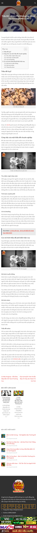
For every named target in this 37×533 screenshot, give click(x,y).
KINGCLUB (16, 359)
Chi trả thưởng (10, 59)
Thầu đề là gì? (7, 51)
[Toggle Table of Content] (25, 49)
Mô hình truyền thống (12, 63)
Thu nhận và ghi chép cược (13, 55)
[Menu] (2, 3)
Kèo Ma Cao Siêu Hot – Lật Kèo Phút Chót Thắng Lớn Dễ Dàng (21, 442)
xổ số (8, 125)
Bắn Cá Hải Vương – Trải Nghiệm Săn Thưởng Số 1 (21, 435)
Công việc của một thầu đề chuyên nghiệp (15, 53)
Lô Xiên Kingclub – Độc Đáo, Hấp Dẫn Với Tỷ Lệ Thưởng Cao (9, 379)
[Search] (35, 3)
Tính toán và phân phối (12, 57)
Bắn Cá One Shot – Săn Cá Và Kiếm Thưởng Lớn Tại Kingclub (20, 457)
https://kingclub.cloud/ (16, 509)
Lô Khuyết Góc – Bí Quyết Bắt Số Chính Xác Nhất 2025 (6, 400)
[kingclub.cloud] (18, 3)
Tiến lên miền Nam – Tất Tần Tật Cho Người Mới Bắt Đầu (21, 464)
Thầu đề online (10, 67)
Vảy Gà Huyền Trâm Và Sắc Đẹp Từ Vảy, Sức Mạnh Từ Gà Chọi (28, 379)
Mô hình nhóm (10, 65)
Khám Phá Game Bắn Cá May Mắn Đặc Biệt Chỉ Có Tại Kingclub (20, 449)
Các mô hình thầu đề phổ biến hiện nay (14, 61)
